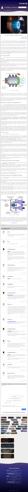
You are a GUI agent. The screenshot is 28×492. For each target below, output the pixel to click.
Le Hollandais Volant (11, 249)
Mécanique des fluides (22, 426)
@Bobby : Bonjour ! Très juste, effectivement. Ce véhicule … (14, 474)
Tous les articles (20, 3)
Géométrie (24, 422)
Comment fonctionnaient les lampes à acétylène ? (7, 456)
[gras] (2, 384)
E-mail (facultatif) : (10, 398)
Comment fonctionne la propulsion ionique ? (14, 35)
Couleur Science (11, 7)
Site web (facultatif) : (10, 400)
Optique (25, 428)
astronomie (22, 38)
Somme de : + (8, 403)
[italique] (3, 384)
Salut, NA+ (10, 331)
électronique (14, 419)
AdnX (9, 251)
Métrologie (11, 428)
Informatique (15, 424)
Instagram (26, 3)
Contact (17, 490)
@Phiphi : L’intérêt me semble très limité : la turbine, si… (14, 482)
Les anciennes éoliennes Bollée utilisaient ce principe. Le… (14, 479)
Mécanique (13, 426)
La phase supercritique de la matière (7, 445)
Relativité (14, 430)
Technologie (24, 430)
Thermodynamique (5, 433)
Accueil (10, 490)
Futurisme (24, 419)
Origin (9, 354)
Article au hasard (21, 3)
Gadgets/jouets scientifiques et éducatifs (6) (7, 451)
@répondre (22, 238)
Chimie (25, 417)
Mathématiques (4, 426)
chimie (26, 38)
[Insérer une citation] (9, 384)
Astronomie (11, 417)
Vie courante (14, 433)
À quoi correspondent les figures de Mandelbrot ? (6, 440)
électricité (3, 419)
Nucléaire (18, 428)
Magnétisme (24, 424)
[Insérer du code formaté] (11, 384)
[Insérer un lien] (8, 384)
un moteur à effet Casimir (15, 157)
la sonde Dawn (23, 42)
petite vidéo (4, 163)
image (17, 90)
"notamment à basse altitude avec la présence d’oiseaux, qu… (15, 471)
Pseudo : (11, 396)
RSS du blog (23, 3)
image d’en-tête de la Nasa (14, 222)
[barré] (6, 384)
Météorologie (4, 428)
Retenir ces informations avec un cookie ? (9, 405)
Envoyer (23, 409)
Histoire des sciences (5, 424)
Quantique (3, 430)
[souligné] (4, 384)
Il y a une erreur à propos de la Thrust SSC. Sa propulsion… (15, 477)
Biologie (18, 417)
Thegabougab (10, 295)
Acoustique (3, 417)
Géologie (15, 422)
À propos (14, 490)
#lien (25, 238)
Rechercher (26, 7)
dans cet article (13, 173)
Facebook (25, 3)
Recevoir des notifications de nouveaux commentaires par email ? (13, 406)
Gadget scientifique (5, 422)
